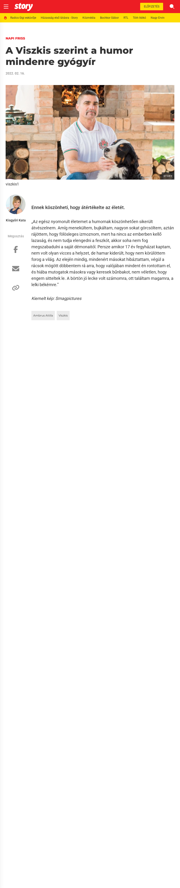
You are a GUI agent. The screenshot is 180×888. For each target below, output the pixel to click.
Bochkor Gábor (109, 17)
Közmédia (88, 17)
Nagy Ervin (158, 17)
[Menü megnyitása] (6, 6)
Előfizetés (151, 6)
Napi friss (15, 38)
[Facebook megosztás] (15, 252)
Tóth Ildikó (139, 17)
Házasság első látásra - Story (59, 17)
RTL (126, 17)
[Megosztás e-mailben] (15, 271)
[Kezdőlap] (23, 6)
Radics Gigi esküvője (23, 17)
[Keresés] (172, 6)
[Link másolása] (15, 290)
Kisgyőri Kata (16, 220)
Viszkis (63, 315)
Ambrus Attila (43, 315)
